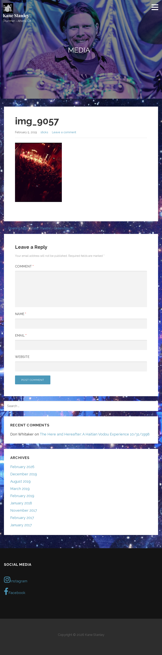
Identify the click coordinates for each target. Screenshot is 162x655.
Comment (24, 266)
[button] (156, 7)
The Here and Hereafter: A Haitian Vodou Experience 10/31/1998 (95, 434)
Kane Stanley (16, 15)
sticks (44, 132)
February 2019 (22, 496)
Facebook (16, 593)
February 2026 (22, 467)
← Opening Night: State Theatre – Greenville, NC (39, 228)
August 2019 (20, 481)
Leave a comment (64, 132)
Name (20, 314)
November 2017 (23, 510)
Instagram (18, 581)
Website (22, 357)
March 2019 (20, 489)
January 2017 (21, 525)
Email (20, 335)
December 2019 (23, 474)
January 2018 (21, 503)
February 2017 (22, 518)
